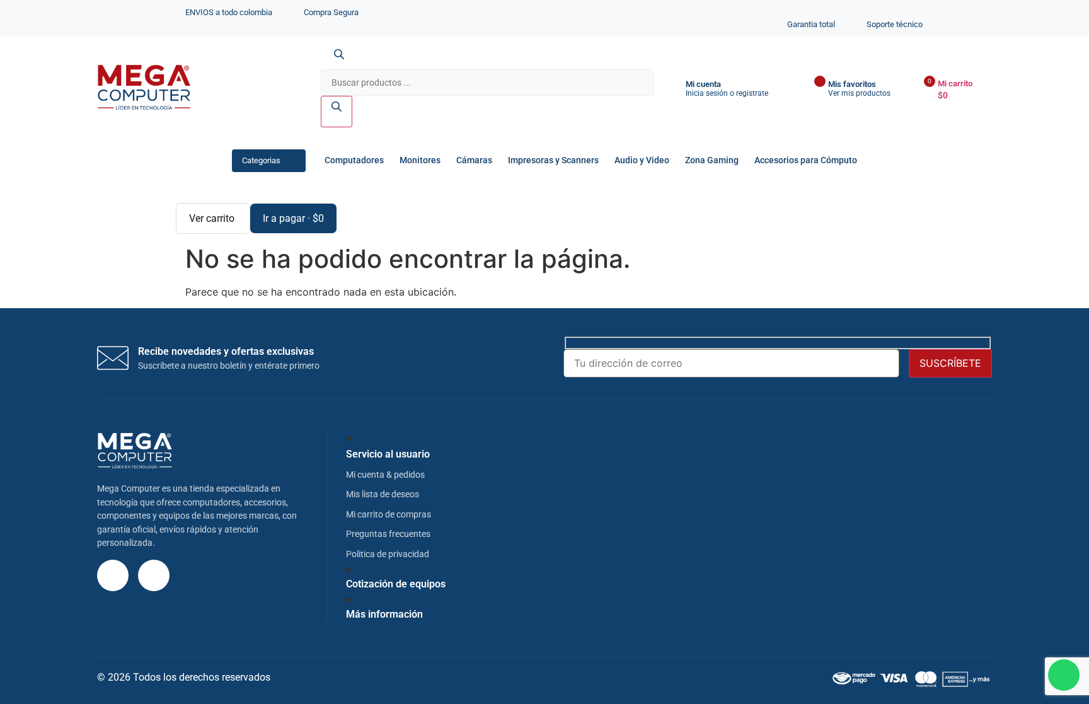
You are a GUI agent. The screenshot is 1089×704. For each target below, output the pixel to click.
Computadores (354, 160)
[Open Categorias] (292, 160)
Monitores (420, 160)
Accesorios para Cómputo (805, 160)
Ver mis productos (859, 93)
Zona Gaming (712, 160)
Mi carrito (955, 83)
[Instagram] (113, 575)
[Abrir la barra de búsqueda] (339, 61)
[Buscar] (336, 111)
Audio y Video (641, 160)
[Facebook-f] (154, 575)
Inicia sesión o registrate (727, 93)
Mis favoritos (852, 84)
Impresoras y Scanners (553, 160)
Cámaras (474, 160)
